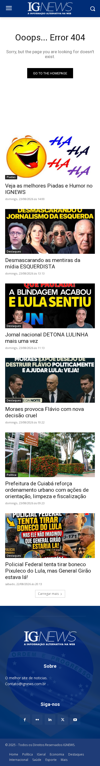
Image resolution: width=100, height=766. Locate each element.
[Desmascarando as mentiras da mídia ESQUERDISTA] (50, 231)
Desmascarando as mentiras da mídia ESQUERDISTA (42, 263)
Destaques (14, 251)
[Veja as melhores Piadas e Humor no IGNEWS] (50, 157)
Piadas (11, 177)
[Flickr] (37, 720)
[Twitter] (63, 720)
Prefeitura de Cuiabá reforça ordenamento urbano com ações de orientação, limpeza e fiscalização (47, 489)
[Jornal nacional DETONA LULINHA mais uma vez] (50, 305)
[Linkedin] (50, 720)
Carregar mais (48, 594)
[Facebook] (25, 720)
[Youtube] (75, 720)
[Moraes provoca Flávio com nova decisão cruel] (50, 380)
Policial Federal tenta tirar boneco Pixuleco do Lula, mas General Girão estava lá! (48, 570)
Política (11, 475)
